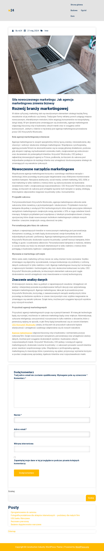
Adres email (20, 429)
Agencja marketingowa (22, 333)
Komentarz (20, 378)
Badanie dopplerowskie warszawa (26, 524)
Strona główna (77, 5)
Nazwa (18, 415)
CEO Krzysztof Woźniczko (24, 325)
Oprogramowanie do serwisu (23, 512)
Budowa (74, 10)
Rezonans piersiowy (20, 521)
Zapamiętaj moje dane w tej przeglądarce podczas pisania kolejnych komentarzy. (46, 462)
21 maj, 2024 (33, 30)
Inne (46, 30)
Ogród (83, 10)
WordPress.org (82, 547)
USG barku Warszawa (20, 518)
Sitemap (12, 531)
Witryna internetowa (23, 443)
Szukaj (11, 491)
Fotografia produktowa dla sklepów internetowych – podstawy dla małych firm (45, 515)
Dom (73, 16)
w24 (20, 30)
